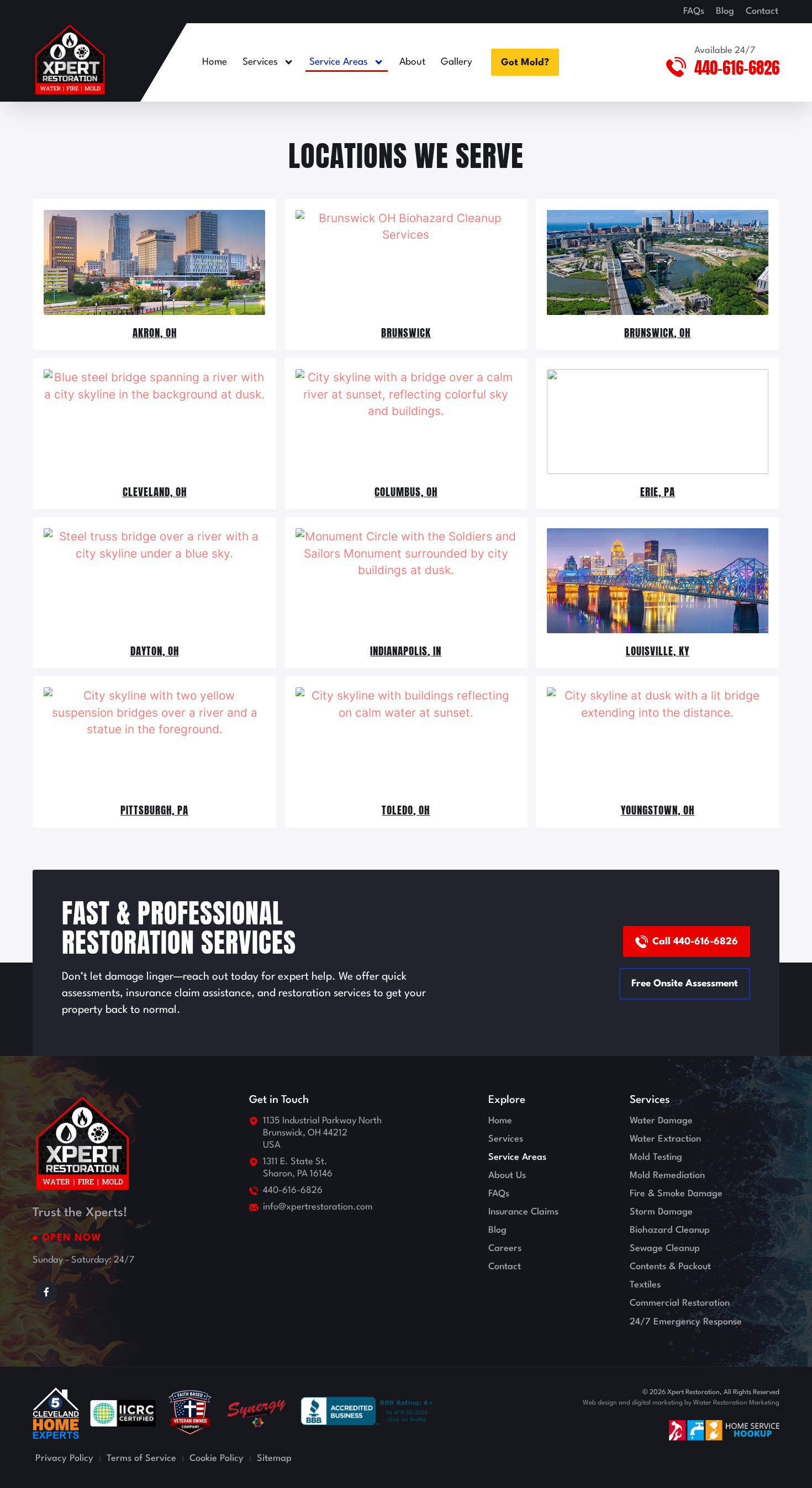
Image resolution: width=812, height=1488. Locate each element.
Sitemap (274, 1458)
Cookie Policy (216, 1458)
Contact (762, 11)
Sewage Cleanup (665, 1248)
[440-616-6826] (676, 67)
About (412, 62)
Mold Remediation (667, 1175)
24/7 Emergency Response (686, 1322)
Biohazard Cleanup (670, 1230)
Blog (725, 11)
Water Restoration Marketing (736, 1403)
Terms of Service (141, 1458)
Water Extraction (665, 1139)
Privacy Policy (64, 1458)
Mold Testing (656, 1157)
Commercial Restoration (680, 1303)
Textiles (645, 1285)
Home (214, 62)
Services (260, 62)
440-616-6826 (736, 68)
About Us (507, 1175)
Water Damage (661, 1121)
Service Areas (338, 62)
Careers (504, 1248)
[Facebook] (46, 1292)
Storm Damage (661, 1212)
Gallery (456, 62)
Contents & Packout (670, 1266)
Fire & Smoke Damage (676, 1193)
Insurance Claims (523, 1212)
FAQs (693, 11)
